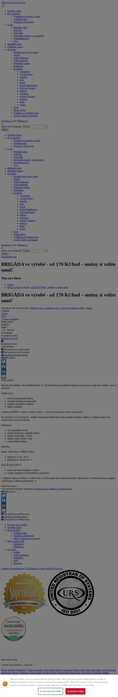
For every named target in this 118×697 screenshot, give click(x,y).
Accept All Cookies (75, 691)
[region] (59, 686)
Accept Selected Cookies (50, 691)
